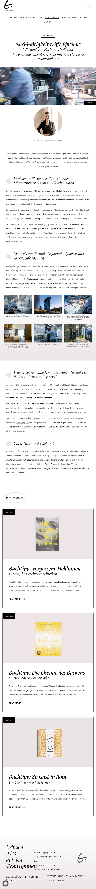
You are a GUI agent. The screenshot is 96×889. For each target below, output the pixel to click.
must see (9, 512)
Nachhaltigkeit (22, 422)
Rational (55, 195)
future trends (48, 35)
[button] (89, 6)
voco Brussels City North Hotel (22, 389)
